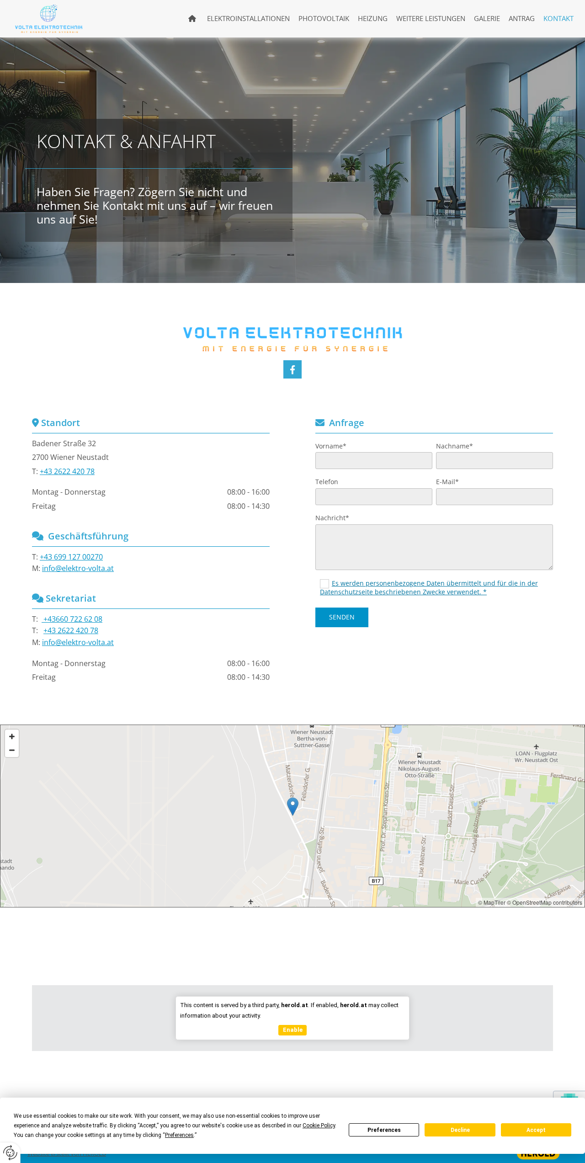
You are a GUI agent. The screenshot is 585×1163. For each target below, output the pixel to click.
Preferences (384, 1130)
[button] (292, 806)
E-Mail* (447, 482)
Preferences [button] (179, 1135)
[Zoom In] (12, 736)
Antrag (522, 18)
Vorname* (330, 446)
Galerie (487, 18)
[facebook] (292, 369)
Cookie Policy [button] (319, 1125)
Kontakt (558, 18)
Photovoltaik (323, 18)
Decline (460, 1130)
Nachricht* (332, 518)
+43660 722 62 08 (72, 619)
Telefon (326, 482)
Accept (536, 1130)
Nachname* (454, 446)
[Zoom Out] (12, 750)
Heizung (373, 18)
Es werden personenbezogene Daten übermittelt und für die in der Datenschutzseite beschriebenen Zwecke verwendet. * (429, 587)
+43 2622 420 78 (67, 471)
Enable (293, 1029)
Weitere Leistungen (430, 18)
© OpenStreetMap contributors (544, 902)
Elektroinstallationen (248, 18)
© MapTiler (491, 902)
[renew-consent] (10, 1152)
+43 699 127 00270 (71, 557)
